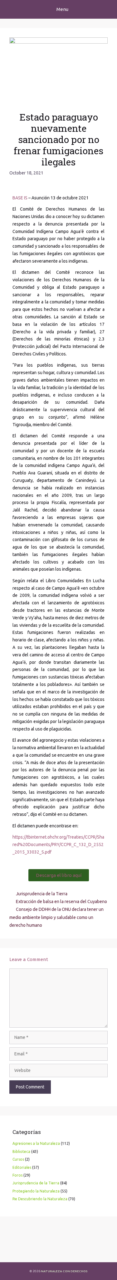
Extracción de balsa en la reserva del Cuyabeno (61, 901)
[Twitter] (30, 1252)
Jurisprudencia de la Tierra (41, 893)
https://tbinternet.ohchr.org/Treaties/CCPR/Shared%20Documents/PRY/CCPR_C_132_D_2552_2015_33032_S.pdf (58, 844)
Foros (17, 1175)
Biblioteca (21, 1151)
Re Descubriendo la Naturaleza (39, 1199)
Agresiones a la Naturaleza (36, 1143)
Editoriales (21, 1167)
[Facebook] (14, 1252)
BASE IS (19, 197)
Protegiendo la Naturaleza (36, 1191)
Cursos (18, 1159)
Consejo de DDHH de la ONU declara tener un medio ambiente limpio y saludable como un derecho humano (56, 917)
